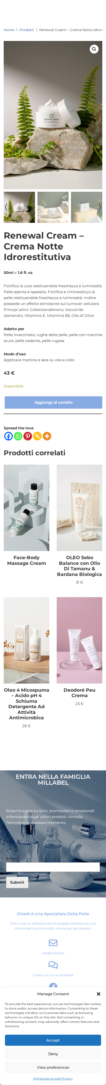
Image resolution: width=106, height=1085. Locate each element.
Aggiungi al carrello (54, 402)
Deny (53, 1053)
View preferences (53, 1067)
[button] (98, 993)
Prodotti (26, 30)
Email (13, 858)
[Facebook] (8, 436)
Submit (17, 882)
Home (9, 30)
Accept (53, 1040)
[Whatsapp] (18, 436)
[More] (47, 436)
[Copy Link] (37, 436)
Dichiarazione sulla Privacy (53, 1078)
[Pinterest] (27, 436)
